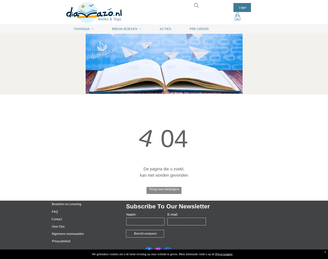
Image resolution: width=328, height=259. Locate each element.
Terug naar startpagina (164, 189)
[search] (196, 6)
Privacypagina (223, 254)
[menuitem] (85, 29)
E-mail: (172, 214)
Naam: (131, 214)
